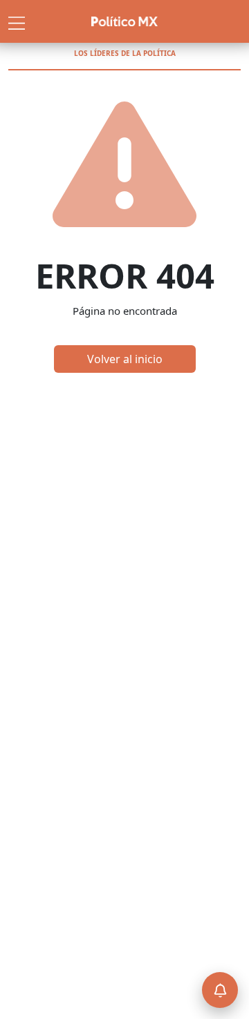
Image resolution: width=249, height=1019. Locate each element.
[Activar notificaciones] (220, 990)
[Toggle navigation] (16, 21)
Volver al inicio (125, 359)
